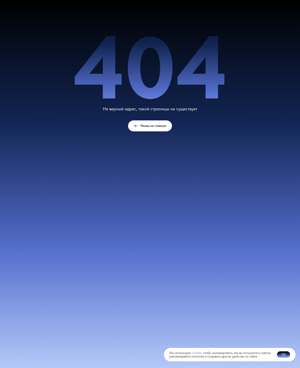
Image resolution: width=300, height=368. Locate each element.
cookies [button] (197, 353)
